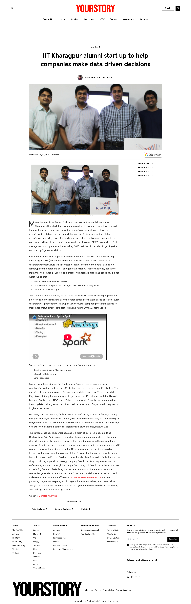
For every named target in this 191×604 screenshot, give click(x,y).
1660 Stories (108, 77)
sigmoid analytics (63, 509)
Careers (98, 590)
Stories (94, 47)
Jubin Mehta (91, 77)
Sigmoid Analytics (48, 495)
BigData (84, 509)
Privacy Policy (108, 590)
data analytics (38, 509)
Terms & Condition (123, 590)
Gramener (75, 477)
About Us (89, 590)
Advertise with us (74, 502)
